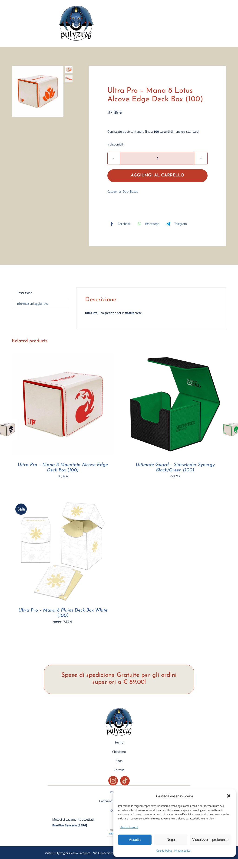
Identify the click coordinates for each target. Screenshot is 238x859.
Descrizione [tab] (24, 292)
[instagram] (113, 780)
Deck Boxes (130, 191)
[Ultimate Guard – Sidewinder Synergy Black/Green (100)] (175, 356)
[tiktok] (125, 780)
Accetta (135, 840)
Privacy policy (182, 850)
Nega (171, 840)
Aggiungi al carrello (157, 175)
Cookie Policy (164, 850)
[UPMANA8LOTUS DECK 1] (37, 91)
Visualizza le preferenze (210, 840)
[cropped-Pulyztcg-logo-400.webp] (76, 7)
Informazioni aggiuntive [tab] (33, 303)
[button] (228, 796)
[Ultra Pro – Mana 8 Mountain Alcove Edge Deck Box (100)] (63, 356)
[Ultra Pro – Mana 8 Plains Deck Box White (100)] (63, 501)
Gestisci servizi (129, 827)
